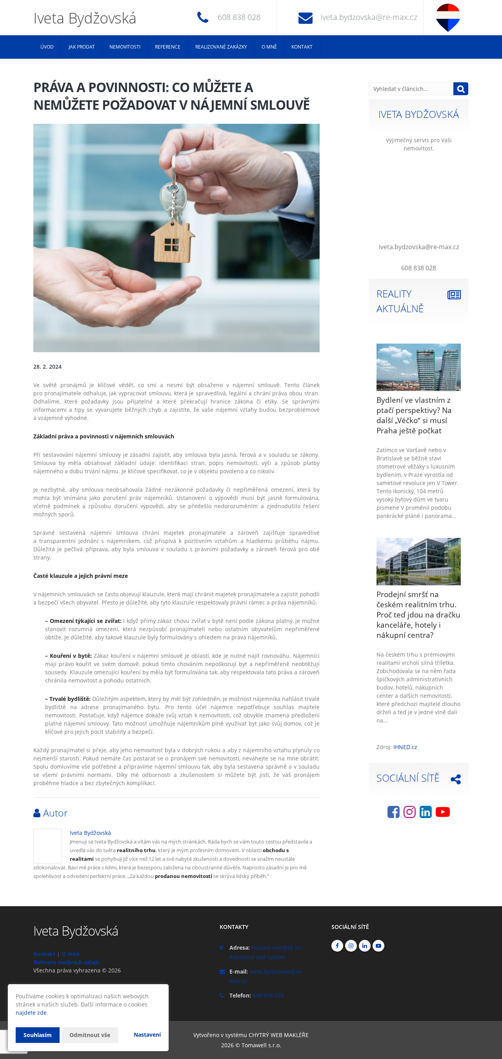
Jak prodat (82, 46)
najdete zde (31, 1012)
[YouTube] (443, 814)
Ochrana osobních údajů (66, 962)
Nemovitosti (124, 46)
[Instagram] (410, 814)
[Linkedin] (426, 814)
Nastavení (147, 1034)
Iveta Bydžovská (90, 832)
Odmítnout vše (89, 1035)
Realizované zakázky (221, 46)
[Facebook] (393, 814)
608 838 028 (239, 17)
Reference (167, 46)
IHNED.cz (405, 747)
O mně (269, 46)
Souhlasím (38, 1035)
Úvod (47, 46)
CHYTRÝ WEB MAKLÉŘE (279, 1035)
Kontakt (302, 46)
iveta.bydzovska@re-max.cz (368, 17)
